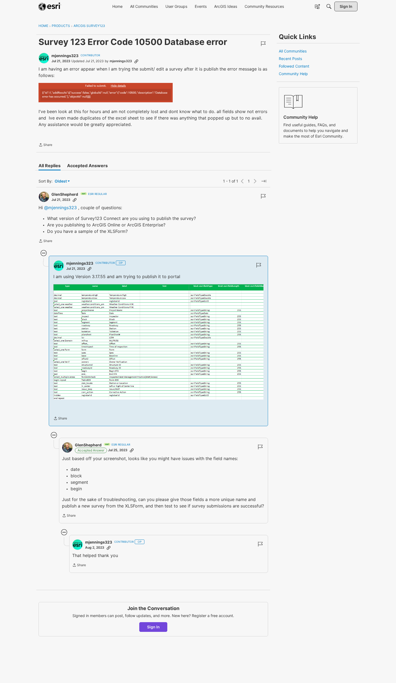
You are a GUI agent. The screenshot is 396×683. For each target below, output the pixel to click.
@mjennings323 (60, 207)
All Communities (293, 51)
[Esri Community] (50, 6)
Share (45, 145)
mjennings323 (64, 55)
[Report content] (263, 43)
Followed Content (294, 66)
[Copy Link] (136, 61)
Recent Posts (290, 58)
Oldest (61, 181)
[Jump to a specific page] (263, 181)
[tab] (49, 165)
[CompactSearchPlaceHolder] (329, 6)
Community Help (293, 73)
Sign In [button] (153, 627)
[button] (106, 92)
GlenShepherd (64, 194)
